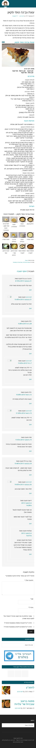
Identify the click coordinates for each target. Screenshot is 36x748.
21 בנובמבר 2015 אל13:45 (23, 299)
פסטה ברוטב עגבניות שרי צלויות (24, 703)
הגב (30, 290)
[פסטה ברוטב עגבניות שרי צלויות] (6, 704)
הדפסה (3, 42)
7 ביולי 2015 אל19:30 (25, 363)
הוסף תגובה (22, 271)
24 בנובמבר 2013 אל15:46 (23, 463)
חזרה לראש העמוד (18, 738)
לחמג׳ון (30, 687)
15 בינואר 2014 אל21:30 (24, 413)
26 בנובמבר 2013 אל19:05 (23, 484)
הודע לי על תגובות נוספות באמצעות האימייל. (18, 623)
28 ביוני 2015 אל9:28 (25, 324)
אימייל (30, 607)
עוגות (26, 260)
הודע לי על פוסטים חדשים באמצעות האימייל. (18, 627)
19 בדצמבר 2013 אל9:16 (24, 440)
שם (31, 599)
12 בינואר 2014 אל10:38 (24, 395)
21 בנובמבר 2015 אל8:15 (23, 281)
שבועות (15, 262)
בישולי (17, 740)
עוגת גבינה (19, 262)
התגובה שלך (28, 580)
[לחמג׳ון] (6, 690)
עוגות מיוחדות (26, 262)
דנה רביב (29, 297)
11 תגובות (15, 16)
